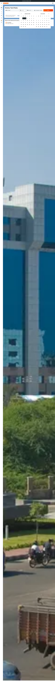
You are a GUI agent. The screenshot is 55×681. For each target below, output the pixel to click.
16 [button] (25, 22)
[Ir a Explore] (1, 12)
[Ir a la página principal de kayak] (5, 3)
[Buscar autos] (1, 9)
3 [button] (27, 18)
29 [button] (23, 26)
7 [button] (40, 20)
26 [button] (31, 24)
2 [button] (25, 18)
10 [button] (27, 20)
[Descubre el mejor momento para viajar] (1, 15)
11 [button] (29, 20)
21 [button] (21, 24)
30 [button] (25, 26)
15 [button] (23, 22)
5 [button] (31, 18)
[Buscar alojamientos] (1, 8)
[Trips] (1, 18)
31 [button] (46, 26)
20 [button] (33, 22)
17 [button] (27, 22)
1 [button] (42, 18)
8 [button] (23, 20)
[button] (54, 1)
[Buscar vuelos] (1, 6)
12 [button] (31, 20)
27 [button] (33, 24)
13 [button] (33, 20)
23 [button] (25, 24)
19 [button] (31, 22)
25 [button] (29, 24)
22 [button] (23, 24)
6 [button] (33, 18)
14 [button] (21, 22)
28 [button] (21, 26)
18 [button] (29, 22)
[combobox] (13, 10)
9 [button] (25, 20)
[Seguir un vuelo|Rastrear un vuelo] (1, 14)
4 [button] (29, 18)
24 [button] (27, 24)
